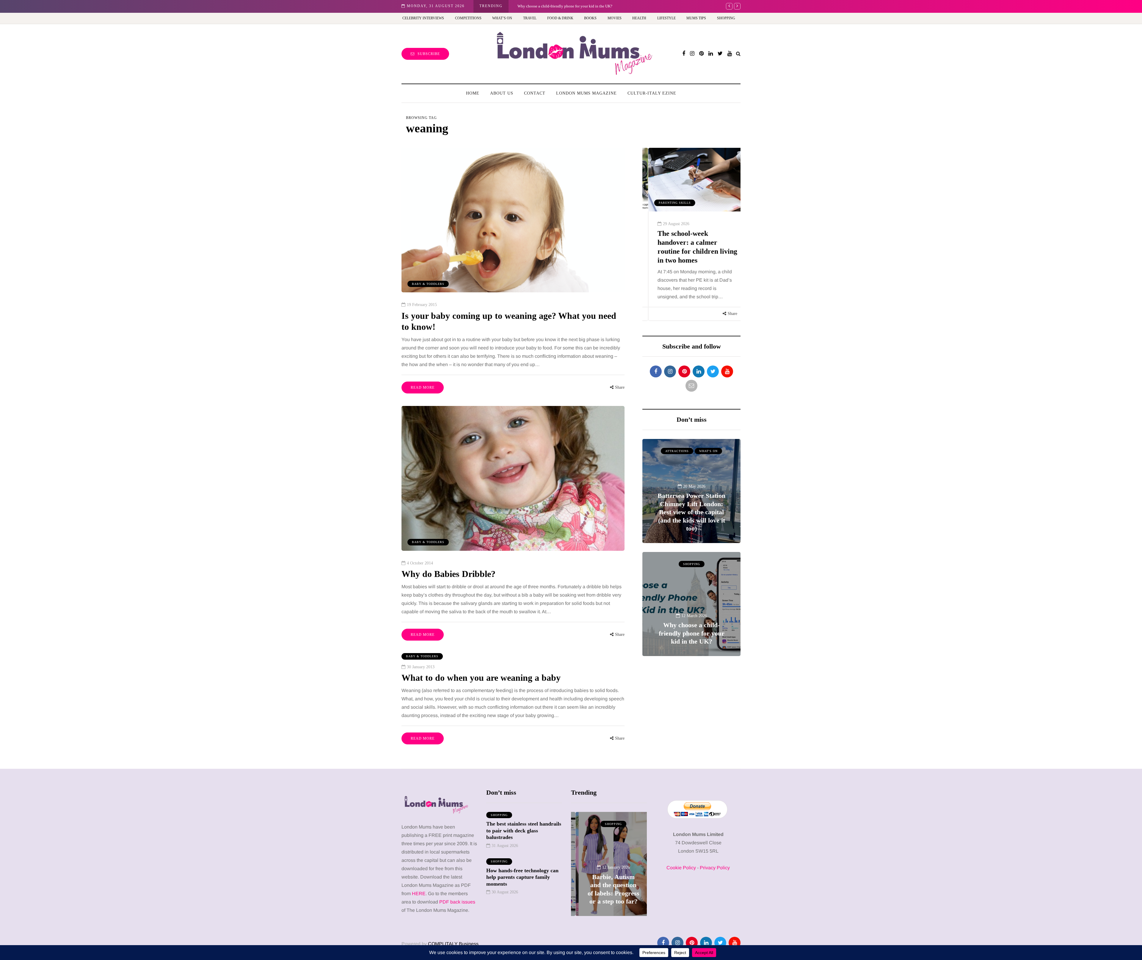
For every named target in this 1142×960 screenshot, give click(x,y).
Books (590, 18)
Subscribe (429, 54)
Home (472, 93)
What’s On (502, 18)
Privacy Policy (715, 867)
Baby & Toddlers (428, 284)
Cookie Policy (681, 867)
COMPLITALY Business (453, 943)
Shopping (726, 18)
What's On (708, 451)
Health (639, 18)
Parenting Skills (669, 202)
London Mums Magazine (586, 93)
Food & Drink (560, 18)
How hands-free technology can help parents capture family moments (522, 877)
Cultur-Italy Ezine (652, 93)
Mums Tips (696, 18)
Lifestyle (666, 18)
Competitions (468, 18)
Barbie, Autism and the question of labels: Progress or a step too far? (571, 6)
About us (501, 93)
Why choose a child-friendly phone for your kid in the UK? (691, 633)
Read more (422, 387)
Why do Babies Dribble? (448, 574)
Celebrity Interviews (423, 18)
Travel (530, 18)
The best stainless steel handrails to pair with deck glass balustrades (523, 830)
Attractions (677, 451)
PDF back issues (457, 901)
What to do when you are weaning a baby (481, 678)
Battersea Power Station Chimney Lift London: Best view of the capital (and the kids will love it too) (691, 512)
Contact (534, 93)
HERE (419, 893)
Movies (615, 18)
